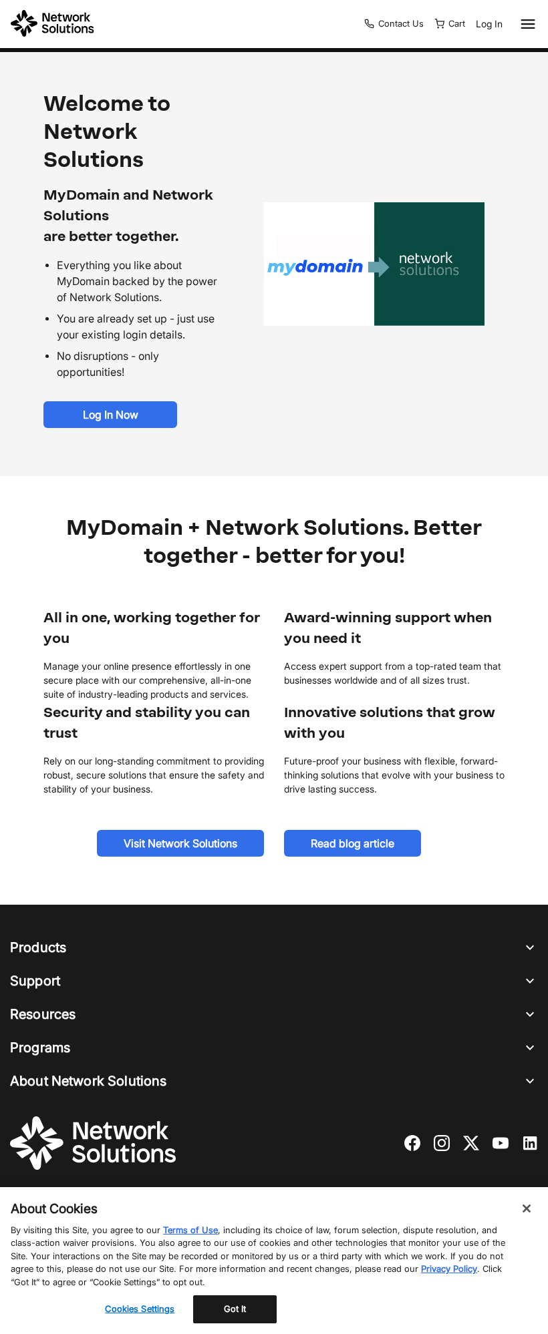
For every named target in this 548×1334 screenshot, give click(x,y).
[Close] (526, 1208)
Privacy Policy (449, 1268)
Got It (235, 1308)
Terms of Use (190, 1230)
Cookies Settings (139, 1308)
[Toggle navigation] (525, 24)
